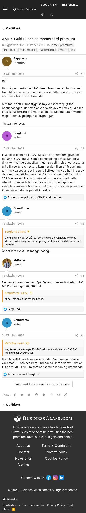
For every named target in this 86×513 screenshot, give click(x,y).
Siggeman (11, 45)
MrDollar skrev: (15, 343)
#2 (82, 148)
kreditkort (9, 49)
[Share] (76, 73)
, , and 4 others (35, 197)
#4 (82, 275)
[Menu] (5, 9)
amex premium (62, 45)
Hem (6, 509)
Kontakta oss (11, 505)
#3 (82, 223)
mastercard (27, 49)
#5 (82, 335)
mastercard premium (53, 49)
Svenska (11, 499)
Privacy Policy (56, 505)
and (23, 374)
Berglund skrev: (15, 231)
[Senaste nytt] (42, 14)
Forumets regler (33, 505)
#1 (82, 74)
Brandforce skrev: (16, 293)
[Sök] (51, 14)
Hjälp (71, 505)
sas (73, 49)
